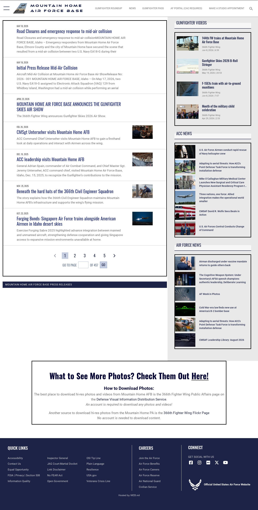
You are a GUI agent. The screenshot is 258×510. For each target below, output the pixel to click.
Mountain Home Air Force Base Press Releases (38, 284)
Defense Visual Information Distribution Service (131, 399)
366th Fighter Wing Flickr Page (186, 413)
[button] (5, 8)
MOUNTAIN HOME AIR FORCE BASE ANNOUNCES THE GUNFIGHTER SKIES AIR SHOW (69, 106)
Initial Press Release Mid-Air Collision (47, 67)
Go (103, 264)
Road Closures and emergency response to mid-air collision (64, 31)
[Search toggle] (252, 8)
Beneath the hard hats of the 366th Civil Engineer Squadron (65, 191)
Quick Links (18, 448)
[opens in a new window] (216, 462)
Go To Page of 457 (80, 264)
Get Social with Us (201, 457)
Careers (146, 448)
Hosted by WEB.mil (129, 495)
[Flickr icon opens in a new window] (208, 462)
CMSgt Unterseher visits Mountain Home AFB (53, 132)
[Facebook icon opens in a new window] (190, 462)
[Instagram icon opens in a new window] (199, 462)
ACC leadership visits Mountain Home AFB (50, 159)
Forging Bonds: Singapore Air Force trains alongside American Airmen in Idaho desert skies (66, 221)
